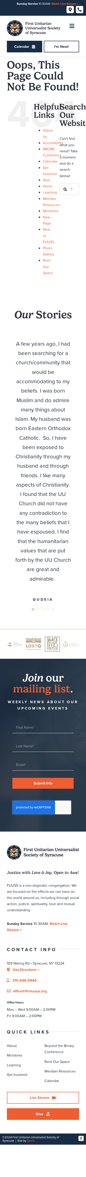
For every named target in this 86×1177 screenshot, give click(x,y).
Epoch (31, 1141)
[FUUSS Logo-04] (33, 22)
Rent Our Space (48, 266)
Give (46, 180)
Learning (50, 192)
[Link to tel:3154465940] (79, 9)
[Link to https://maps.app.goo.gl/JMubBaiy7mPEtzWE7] (70, 9)
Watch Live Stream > (64, 4)
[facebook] (81, 1138)
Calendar (50, 161)
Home (48, 186)
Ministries (50, 211)
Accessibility (53, 143)
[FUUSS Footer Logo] (43, 847)
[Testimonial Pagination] (33, 609)
